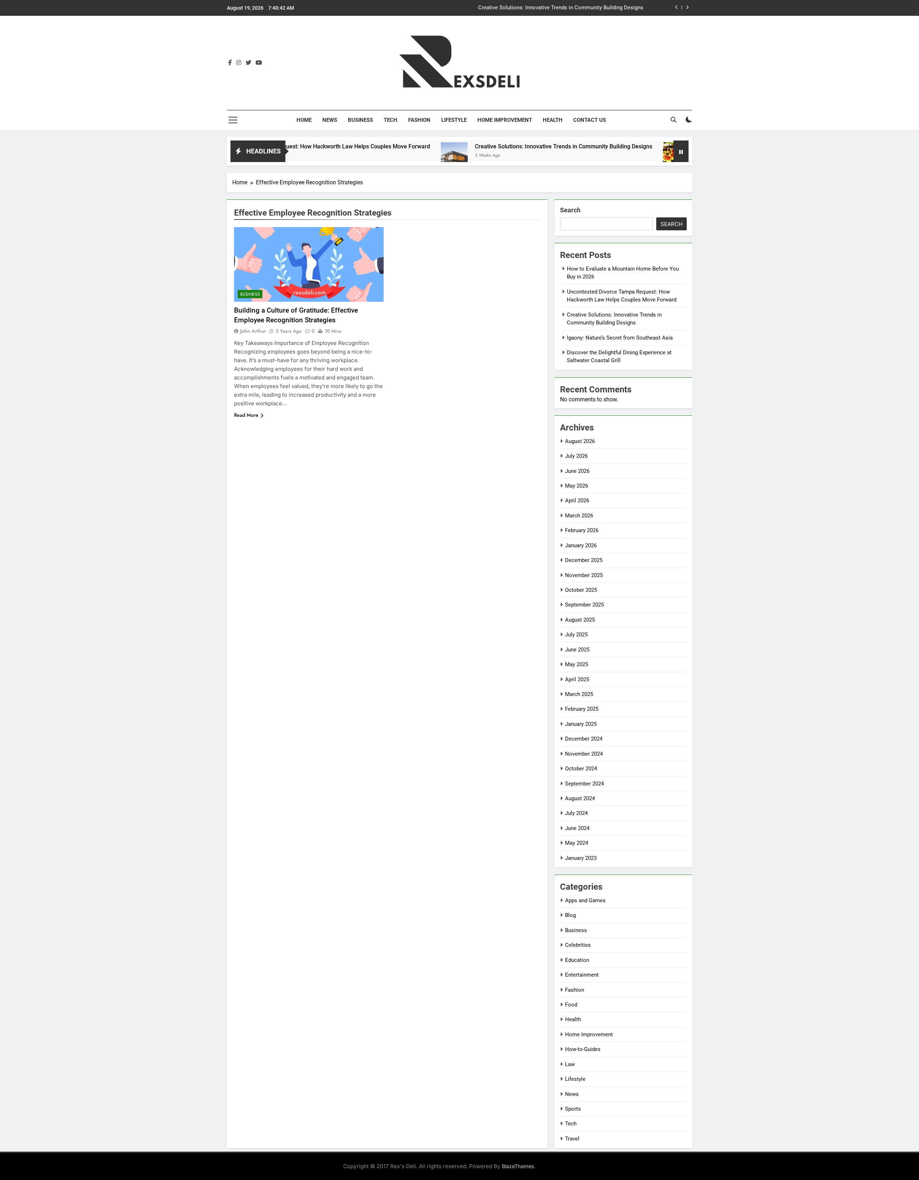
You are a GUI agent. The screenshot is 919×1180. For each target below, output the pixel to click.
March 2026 (579, 515)
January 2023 (581, 858)
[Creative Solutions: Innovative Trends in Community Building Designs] (413, 155)
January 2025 (581, 724)
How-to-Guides (583, 1049)
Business (360, 120)
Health (553, 120)
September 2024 (584, 783)
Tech (390, 120)
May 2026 (576, 486)
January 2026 (581, 545)
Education (577, 960)
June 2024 (577, 828)
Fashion (419, 120)
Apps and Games (585, 900)
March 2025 (579, 694)
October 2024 (581, 768)
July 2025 (576, 634)
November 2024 (584, 754)
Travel (572, 1138)
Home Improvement (504, 120)
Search (570, 210)
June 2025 (577, 649)
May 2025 (576, 664)
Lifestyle (454, 120)
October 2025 (581, 590)
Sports (573, 1109)
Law (570, 1064)
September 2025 (584, 604)
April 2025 (577, 679)
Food (571, 1004)
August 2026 (580, 441)
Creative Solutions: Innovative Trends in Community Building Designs (560, 8)
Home (304, 120)
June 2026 (577, 471)
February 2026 (581, 530)
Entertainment (582, 975)
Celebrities (578, 945)
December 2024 (583, 739)
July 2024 (576, 813)
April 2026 (577, 500)
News (329, 120)
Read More (246, 415)
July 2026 (576, 456)
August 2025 (580, 620)
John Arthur (253, 331)
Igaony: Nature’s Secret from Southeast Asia (620, 338)
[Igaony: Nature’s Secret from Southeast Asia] (635, 155)
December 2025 (583, 560)
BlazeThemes (518, 1166)
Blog (570, 915)
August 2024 (580, 798)
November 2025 (584, 575)
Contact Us (589, 120)
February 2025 (581, 709)
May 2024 (576, 843)
